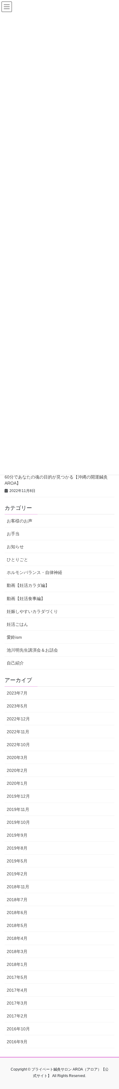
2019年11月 (18, 809)
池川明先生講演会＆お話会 (32, 650)
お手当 (13, 533)
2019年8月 (17, 848)
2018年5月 (17, 925)
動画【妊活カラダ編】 (28, 585)
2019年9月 (17, 835)
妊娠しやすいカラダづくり (32, 611)
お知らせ (15, 546)
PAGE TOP (110, 1050)
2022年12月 (18, 718)
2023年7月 (17, 693)
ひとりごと (17, 559)
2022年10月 (18, 744)
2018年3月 (17, 951)
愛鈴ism (14, 637)
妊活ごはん (17, 624)
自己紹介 (15, 663)
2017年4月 (17, 990)
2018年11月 (18, 886)
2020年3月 (17, 757)
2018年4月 (17, 938)
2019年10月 (18, 822)
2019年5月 (17, 860)
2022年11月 (18, 731)
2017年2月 (17, 1015)
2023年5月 (17, 705)
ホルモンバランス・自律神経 (34, 572)
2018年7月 (17, 899)
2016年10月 (18, 1028)
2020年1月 (17, 783)
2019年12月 (18, 796)
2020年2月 (17, 770)
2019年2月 (17, 873)
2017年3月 (17, 1003)
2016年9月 (17, 1041)
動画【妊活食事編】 (26, 598)
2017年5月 (17, 977)
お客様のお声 (19, 520)
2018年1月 (17, 964)
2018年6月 (17, 912)
